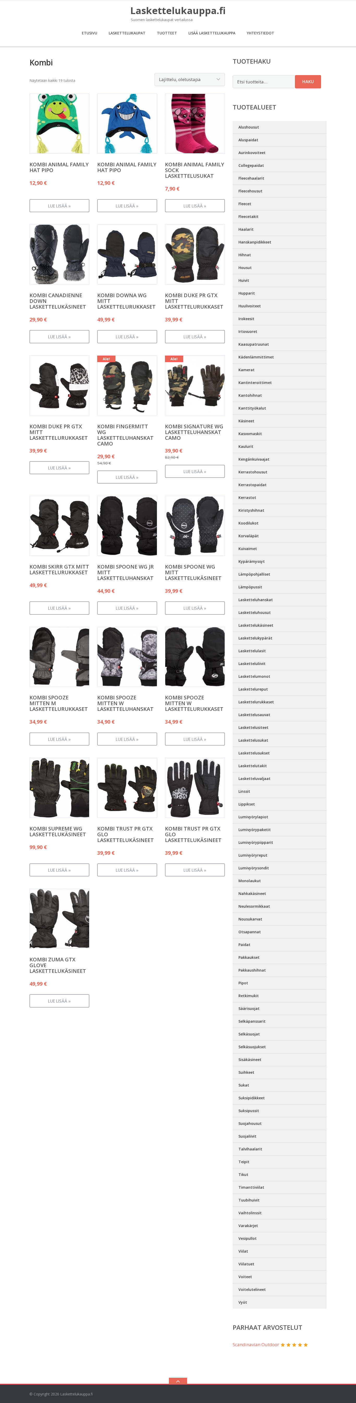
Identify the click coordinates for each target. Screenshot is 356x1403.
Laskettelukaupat (127, 33)
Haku (308, 81)
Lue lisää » (59, 206)
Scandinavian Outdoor (256, 1344)
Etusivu (89, 33)
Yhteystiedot (260, 33)
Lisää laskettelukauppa (211, 33)
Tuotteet (167, 33)
